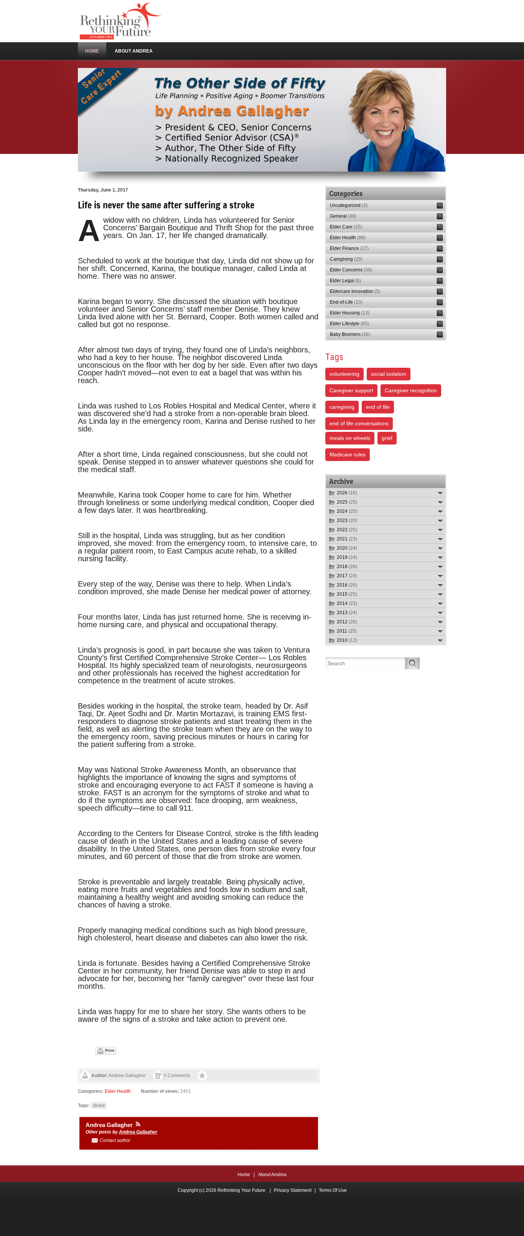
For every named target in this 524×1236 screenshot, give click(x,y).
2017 (347, 575)
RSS (440, 205)
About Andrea (272, 1174)
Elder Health (118, 1091)
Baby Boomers (350, 334)
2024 (347, 511)
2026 (347, 493)
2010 (347, 640)
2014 (347, 603)
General (343, 216)
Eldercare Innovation (355, 291)
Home (243, 1174)
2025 (347, 502)
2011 (347, 631)
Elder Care (346, 227)
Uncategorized (348, 205)
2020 (347, 548)
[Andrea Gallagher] (138, 1124)
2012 (347, 622)
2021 (347, 539)
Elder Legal (345, 280)
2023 (347, 520)
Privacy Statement (292, 1190)
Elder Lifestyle (349, 323)
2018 (347, 566)
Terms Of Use (333, 1190)
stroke (98, 1105)
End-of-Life (346, 302)
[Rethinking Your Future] (121, 20)
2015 (347, 594)
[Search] (412, 663)
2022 (347, 529)
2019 (347, 557)
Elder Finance (349, 248)
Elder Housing (349, 313)
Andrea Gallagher (127, 1075)
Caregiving (346, 259)
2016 (347, 585)
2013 (347, 612)
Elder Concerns (351, 270)
